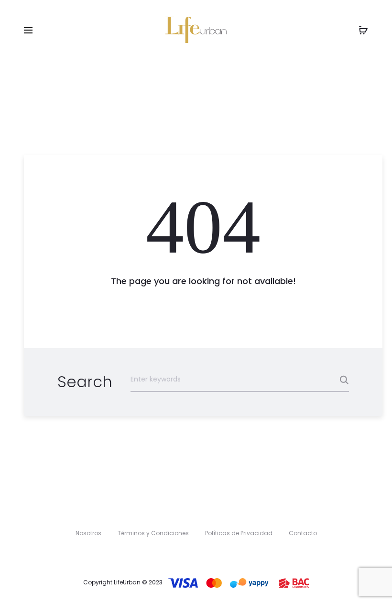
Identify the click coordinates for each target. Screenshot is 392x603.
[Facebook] (186, 554)
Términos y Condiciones (153, 533)
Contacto (303, 533)
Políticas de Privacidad (238, 533)
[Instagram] (205, 554)
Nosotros (88, 533)
